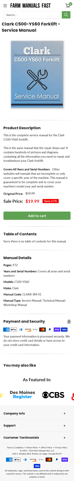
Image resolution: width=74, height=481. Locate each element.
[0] (68, 5)
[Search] (66, 14)
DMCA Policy (46, 447)
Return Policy (32, 447)
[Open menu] (5, 5)
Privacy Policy (61, 447)
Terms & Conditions (15, 447)
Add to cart (37, 215)
